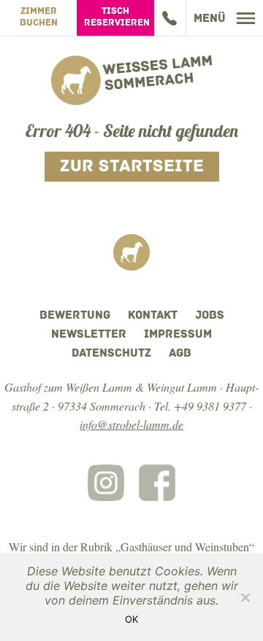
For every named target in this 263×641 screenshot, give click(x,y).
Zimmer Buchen (39, 17)
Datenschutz (111, 354)
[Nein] (244, 597)
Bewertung (74, 316)
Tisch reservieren (117, 17)
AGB (180, 354)
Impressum (178, 335)
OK (131, 619)
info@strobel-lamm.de (131, 424)
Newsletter (88, 335)
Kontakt (153, 316)
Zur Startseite (132, 167)
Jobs (209, 316)
